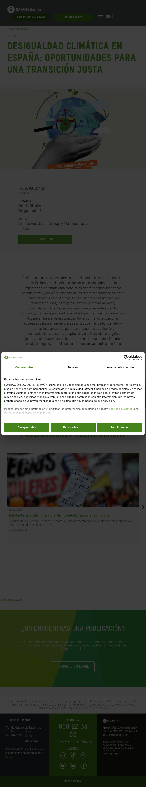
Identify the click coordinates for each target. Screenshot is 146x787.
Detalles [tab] (73, 367)
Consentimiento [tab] (25, 367)
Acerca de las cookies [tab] (120, 367)
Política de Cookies (121, 409)
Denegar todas (27, 427)
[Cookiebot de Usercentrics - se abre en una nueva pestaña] (126, 357)
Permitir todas (119, 427)
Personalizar (71, 427)
